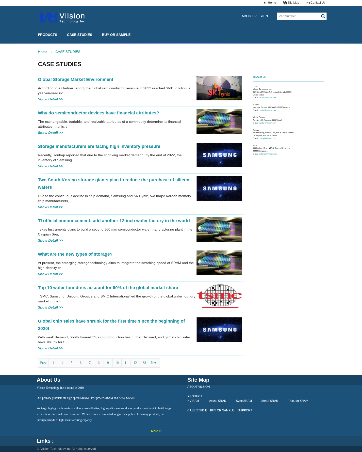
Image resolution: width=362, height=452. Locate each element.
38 (144, 363)
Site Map (293, 2)
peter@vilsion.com (268, 123)
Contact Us (318, 2)
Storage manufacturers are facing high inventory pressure (99, 146)
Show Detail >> (50, 99)
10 (117, 363)
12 (135, 363)
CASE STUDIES (79, 35)
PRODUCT (194, 396)
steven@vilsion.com (268, 154)
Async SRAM (218, 401)
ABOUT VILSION (255, 16)
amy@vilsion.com (268, 138)
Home (272, 2)
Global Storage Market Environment (75, 79)
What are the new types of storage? (75, 254)
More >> (156, 431)
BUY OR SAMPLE (116, 35)
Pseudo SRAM (298, 401)
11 (126, 363)
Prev (43, 363)
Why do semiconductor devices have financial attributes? (98, 112)
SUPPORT (245, 410)
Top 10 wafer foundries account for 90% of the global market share (108, 287)
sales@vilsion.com (268, 97)
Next (154, 363)
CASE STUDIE (197, 410)
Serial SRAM (270, 401)
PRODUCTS (47, 35)
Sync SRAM (244, 401)
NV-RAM (193, 401)
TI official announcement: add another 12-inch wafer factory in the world (114, 220)
